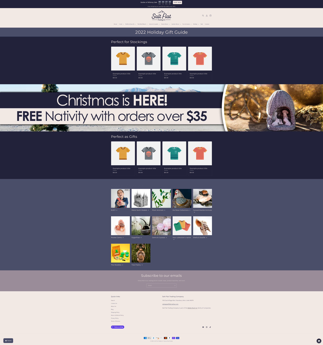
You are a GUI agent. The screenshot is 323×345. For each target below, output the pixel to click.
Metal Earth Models (139, 210)
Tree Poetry (136, 265)
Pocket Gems (116, 237)
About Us (113, 306)
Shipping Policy (115, 312)
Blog (112, 309)
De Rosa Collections (181, 210)
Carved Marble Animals (202, 210)
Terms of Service (115, 321)
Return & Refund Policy (117, 315)
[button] (121, 24)
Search (113, 300)
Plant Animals (157, 210)
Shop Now (177, 2)
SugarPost (136, 237)
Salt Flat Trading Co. (158, 341)
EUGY (113, 210)
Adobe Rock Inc (192, 308)
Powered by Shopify (168, 341)
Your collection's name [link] (182, 237)
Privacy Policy (115, 318)
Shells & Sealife (199, 237)
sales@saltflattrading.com (170, 304)
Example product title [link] (121, 74)
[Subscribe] (175, 286)
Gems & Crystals (158, 237)
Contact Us (114, 303)
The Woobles (116, 265)
